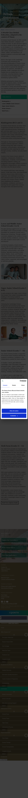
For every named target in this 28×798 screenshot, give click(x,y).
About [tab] (23, 385)
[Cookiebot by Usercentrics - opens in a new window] (20, 381)
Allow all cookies (14, 410)
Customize (13, 415)
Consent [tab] (5, 385)
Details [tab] (14, 385)
